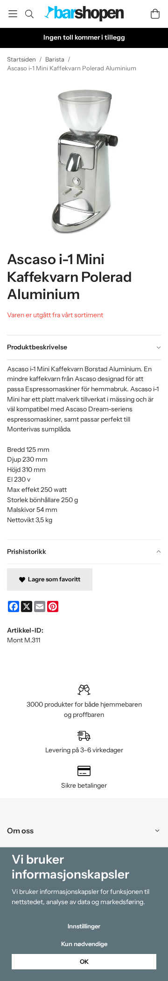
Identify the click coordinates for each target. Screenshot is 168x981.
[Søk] (29, 14)
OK (84, 961)
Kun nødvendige (84, 943)
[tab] (84, 347)
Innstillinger (84, 926)
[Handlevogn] (155, 14)
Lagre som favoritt (52, 579)
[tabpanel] (84, 449)
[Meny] (13, 14)
